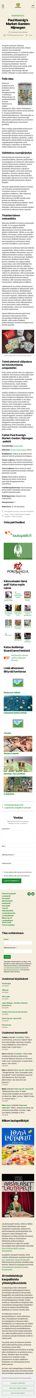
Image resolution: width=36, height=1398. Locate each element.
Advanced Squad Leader (8, 599)
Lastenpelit (6, 896)
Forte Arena (6, 1025)
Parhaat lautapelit (9, 894)
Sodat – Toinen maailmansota (14, 514)
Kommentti (6, 829)
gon (3, 1260)
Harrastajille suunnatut (11, 511)
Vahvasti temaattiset (27, 511)
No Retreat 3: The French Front (18, 613)
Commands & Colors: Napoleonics (27, 613)
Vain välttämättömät (18, 1388)
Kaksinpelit (6, 903)
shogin (17, 1260)
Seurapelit (6, 906)
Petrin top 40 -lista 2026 (11, 1018)
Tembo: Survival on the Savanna (15, 1012)
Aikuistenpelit (7, 901)
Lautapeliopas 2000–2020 (7, 921)
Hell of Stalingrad (27, 640)
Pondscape (6, 983)
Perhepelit (6, 898)
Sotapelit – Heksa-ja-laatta (13, 516)
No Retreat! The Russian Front (8, 613)
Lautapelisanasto (8, 913)
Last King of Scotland (18, 627)
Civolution (20, 1037)
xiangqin (26, 1260)
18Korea (5, 990)
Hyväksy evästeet (18, 1383)
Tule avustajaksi (8, 925)
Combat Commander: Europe (18, 595)
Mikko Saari (6, 1105)
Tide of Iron (8, 635)
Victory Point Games (18, 450)
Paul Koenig (18, 446)
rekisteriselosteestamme (11, 970)
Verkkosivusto (6, 863)
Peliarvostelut (18, 15)
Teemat (5, 908)
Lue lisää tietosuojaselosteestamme (15, 968)
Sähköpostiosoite (8, 855)
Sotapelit (27, 514)
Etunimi (6, 939)
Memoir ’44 (18, 640)
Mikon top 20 (7, 918)
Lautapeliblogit (8, 915)
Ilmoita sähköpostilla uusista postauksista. (17, 876)
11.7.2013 (15, 35)
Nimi (4, 846)
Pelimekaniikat (7, 911)
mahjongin (10, 1260)
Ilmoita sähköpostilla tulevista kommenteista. (18, 872)
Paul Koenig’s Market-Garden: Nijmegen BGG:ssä (20, 657)
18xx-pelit (6, 996)
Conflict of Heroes (27, 599)
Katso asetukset (18, 1393)
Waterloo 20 (8, 627)
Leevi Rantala (23, 32)
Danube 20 (27, 627)
